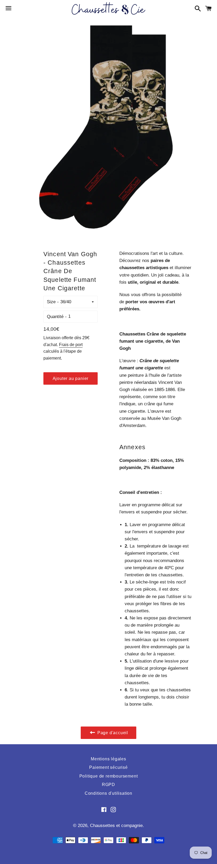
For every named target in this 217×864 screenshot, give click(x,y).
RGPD (108, 784)
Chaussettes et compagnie (116, 825)
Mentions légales (108, 759)
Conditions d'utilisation (108, 793)
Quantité (55, 316)
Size (51, 301)
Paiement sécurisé (108, 767)
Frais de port (71, 344)
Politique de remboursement (108, 776)
